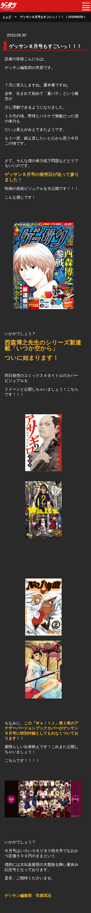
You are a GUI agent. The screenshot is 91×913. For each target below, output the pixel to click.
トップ (6, 17)
